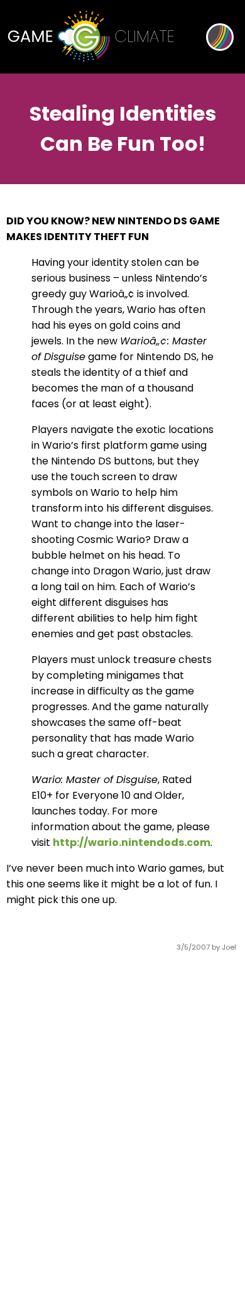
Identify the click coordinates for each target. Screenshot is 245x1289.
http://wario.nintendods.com (131, 842)
